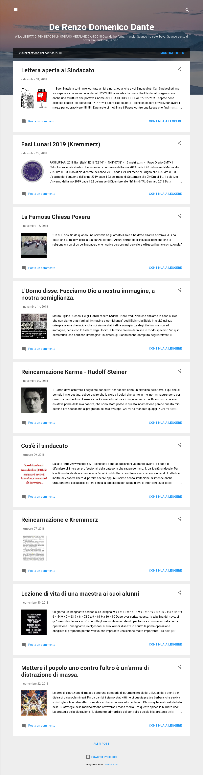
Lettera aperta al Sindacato (57, 70)
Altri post (101, 743)
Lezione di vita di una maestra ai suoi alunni (80, 593)
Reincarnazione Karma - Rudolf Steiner (74, 371)
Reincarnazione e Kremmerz (59, 519)
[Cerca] (187, 11)
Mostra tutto (172, 53)
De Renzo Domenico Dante (101, 27)
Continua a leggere (165, 121)
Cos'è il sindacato (44, 445)
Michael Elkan (111, 764)
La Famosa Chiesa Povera (55, 216)
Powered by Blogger (104, 757)
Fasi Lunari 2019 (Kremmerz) (60, 144)
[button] (179, 70)
